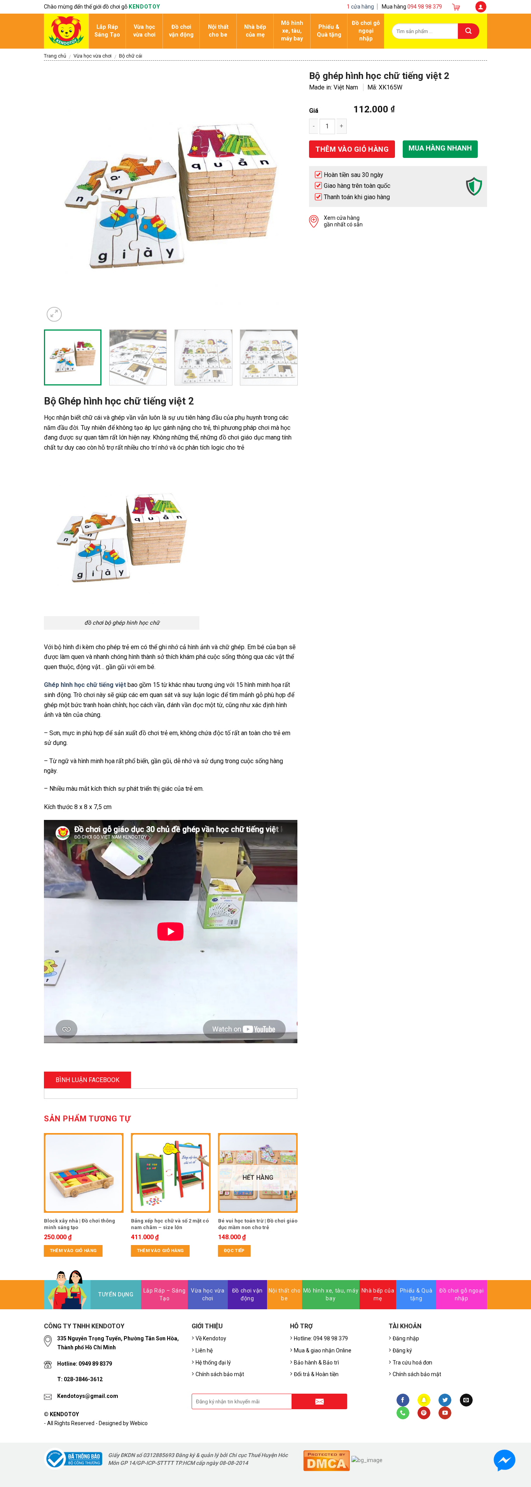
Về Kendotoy (212, 1338)
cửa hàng (360, 7)
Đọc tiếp (234, 1250)
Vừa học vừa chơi (144, 31)
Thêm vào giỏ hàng (73, 1250)
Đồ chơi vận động (181, 31)
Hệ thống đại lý (213, 1362)
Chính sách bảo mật (220, 1374)
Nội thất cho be (218, 31)
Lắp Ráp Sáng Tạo (107, 31)
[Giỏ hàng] (458, 7)
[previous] (59, 197)
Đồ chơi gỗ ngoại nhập (366, 31)
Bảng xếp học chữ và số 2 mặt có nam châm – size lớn (170, 1224)
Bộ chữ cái (130, 56)
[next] (283, 197)
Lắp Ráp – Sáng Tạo (164, 1294)
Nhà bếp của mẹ (255, 31)
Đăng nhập (406, 1338)
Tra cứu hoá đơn (412, 1362)
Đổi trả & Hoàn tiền (316, 1374)
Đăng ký (402, 1350)
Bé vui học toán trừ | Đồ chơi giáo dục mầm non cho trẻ (257, 1224)
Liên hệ (204, 1350)
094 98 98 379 (424, 7)
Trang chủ (55, 56)
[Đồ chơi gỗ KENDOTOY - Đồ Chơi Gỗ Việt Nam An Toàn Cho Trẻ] (66, 30)
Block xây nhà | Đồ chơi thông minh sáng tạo (79, 1224)
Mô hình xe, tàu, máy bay (292, 31)
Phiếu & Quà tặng (329, 31)
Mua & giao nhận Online (322, 1350)
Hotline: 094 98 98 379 (321, 1338)
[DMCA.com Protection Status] (326, 1460)
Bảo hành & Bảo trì (316, 1362)
